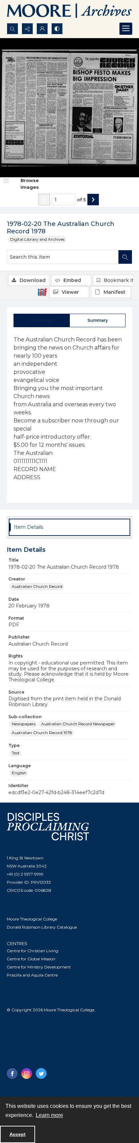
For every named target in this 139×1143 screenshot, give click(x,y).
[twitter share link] (41, 1073)
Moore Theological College (32, 918)
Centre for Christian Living (32, 950)
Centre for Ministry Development (39, 966)
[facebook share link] (12, 1073)
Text (16, 752)
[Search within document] (125, 257)
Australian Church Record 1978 (42, 732)
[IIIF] (42, 291)
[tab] (42, 320)
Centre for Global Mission (31, 958)
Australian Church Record (37, 586)
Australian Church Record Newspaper (78, 723)
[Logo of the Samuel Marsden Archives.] (69, 11)
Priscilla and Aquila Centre (32, 975)
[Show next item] (93, 199)
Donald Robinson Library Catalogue (42, 927)
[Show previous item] (44, 199)
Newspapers (23, 723)
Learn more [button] (49, 1115)
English (19, 772)
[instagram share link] (26, 1073)
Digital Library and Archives (37, 239)
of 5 (81, 199)
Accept (17, 1134)
